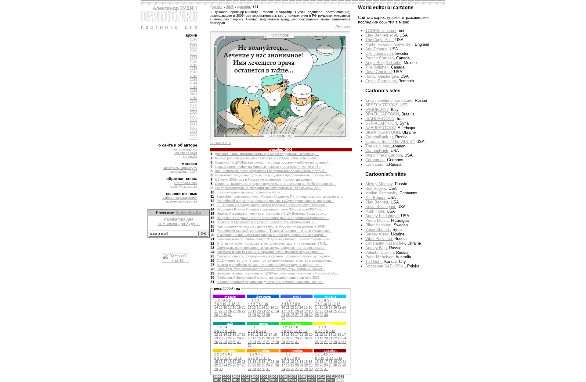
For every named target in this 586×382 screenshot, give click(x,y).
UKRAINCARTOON (382, 132)
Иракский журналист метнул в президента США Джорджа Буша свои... (271, 213)
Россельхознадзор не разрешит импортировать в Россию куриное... (268, 188)
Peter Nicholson (379, 257)
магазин (189, 163)
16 (212, 218)
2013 (193, 87)
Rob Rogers (375, 188)
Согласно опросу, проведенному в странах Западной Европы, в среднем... (275, 256)
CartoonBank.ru (379, 137)
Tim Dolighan (377, 67)
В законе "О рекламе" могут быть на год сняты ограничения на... (267, 222)
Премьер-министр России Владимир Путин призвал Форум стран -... (270, 252)
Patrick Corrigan (379, 58)
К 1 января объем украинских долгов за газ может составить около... (270, 282)
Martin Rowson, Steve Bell (388, 44)
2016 (193, 76)
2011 (193, 94)
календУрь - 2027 (183, 171)
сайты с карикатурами (179, 198)
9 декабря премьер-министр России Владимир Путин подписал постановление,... (279, 196)
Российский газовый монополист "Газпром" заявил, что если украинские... (274, 230)
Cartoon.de (375, 159)
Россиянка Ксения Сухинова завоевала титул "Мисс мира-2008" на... (270, 209)
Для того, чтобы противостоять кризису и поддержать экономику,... (267, 154)
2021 (193, 57)
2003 (193, 123)
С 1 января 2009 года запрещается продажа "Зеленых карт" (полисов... (272, 205)
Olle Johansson (379, 53)
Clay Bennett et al (381, 35)
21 (212, 239)
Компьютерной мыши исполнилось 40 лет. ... (251, 192)
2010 (193, 98)
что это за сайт (185, 153)
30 (212, 277)
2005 (193, 116)
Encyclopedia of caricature (388, 100)
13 (212, 205)
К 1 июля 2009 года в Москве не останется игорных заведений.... (265, 179)
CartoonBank (376, 150)
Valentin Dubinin (379, 252)
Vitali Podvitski (378, 238)
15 (212, 213)
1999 (193, 138)
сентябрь (229, 350)
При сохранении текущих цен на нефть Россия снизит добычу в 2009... (272, 226)
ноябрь (297, 350)
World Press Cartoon (383, 155)
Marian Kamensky (381, 193)
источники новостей (181, 201)
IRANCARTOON (379, 118)
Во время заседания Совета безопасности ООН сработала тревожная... (273, 218)
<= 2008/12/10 (220, 143)
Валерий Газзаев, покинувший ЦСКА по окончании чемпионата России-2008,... (278, 273)
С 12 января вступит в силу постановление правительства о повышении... (275, 260)
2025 (193, 43)
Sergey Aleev (377, 234)
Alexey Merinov (378, 184)
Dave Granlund (378, 71)
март (297, 296)
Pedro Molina (377, 220)
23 (212, 247)
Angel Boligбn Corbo (383, 62)
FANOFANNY (377, 109)
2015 (193, 79)
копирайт (190, 156)
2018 (193, 68)
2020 (193, 61)
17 (212, 222)
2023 (193, 50)
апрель (330, 296)
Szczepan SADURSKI (385, 266)
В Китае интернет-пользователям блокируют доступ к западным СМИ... (272, 243)
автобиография (185, 149)
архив (191, 35)
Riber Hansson (378, 225)
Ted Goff (373, 261)
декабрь (244, 7)
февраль (263, 296)
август (330, 323)
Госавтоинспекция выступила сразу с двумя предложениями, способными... (274, 175)
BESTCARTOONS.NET (386, 105)
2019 (193, 65)
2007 (193, 109)
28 (212, 269)
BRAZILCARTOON (382, 114)
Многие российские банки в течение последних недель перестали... (269, 265)
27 (212, 265)
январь (230, 296)
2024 (193, 46)
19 (212, 230)
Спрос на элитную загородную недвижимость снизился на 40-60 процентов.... (275, 184)
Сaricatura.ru (376, 164)
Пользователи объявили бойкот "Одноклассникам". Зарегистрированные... (275, 239)
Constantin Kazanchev (385, 243)
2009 (193, 101)
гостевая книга (185, 183)
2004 (193, 120)
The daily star (377, 146)
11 (212, 196)
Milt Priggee (375, 197)
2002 (193, 127)
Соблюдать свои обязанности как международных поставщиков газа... (271, 247)
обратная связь (181, 178)
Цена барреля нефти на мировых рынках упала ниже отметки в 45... (268, 166)
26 (212, 260)
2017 (193, 72)
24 (212, 252)
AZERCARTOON (380, 128)
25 (212, 256)
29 (212, 273)
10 (212, 192)
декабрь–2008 (280, 149)
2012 (193, 90)
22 (212, 243)
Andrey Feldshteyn (382, 216)
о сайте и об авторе (177, 145)
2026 (193, 39)
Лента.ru (342, 26)
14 (212, 209)
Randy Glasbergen (381, 76)
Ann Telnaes (376, 49)
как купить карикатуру (180, 168)
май (229, 323)
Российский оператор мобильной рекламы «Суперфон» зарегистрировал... (275, 201)
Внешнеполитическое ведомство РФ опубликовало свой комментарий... (271, 171)
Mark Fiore (374, 211)
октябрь (263, 350)
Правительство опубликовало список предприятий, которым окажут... (271, 269)
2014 (193, 83)
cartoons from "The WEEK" (389, 141)
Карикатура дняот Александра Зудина (178, 221)
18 (212, 226)
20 (212, 235)
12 (212, 201)
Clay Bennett (376, 202)
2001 (193, 131)
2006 (193, 112)
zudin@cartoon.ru (184, 186)
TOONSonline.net (380, 30)
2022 (193, 54)
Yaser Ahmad (377, 229)
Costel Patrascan (380, 81)
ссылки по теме (181, 193)
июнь (263, 323)
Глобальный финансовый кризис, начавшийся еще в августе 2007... (269, 277)
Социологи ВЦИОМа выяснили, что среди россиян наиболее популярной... (273, 162)
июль (297, 323)
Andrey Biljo (376, 248)
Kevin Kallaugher (380, 206)
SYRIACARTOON (381, 123)
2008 (193, 105)
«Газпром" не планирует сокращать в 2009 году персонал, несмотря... (271, 235)
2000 (193, 134)
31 (212, 282)
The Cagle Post (379, 39)
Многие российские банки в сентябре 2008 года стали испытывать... (268, 158)
